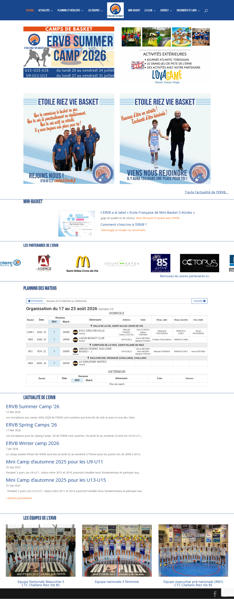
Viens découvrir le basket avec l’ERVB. (158, 218)
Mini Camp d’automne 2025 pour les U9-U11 (54, 461)
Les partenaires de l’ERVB (40, 246)
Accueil (30, 10)
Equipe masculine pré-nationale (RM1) (193, 581)
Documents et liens (187, 10)
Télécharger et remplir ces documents (123, 230)
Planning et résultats (69, 10)
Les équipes (93, 10)
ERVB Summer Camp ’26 (32, 406)
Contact (164, 10)
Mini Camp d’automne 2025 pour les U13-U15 (56, 480)
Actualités (44, 10)
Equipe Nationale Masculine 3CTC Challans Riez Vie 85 (41, 583)
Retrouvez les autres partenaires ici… (185, 276)
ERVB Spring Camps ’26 (31, 424)
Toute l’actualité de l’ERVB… (206, 192)
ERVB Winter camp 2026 (32, 443)
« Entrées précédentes (19, 498)
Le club (148, 10)
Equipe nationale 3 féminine (117, 581)
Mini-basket (134, 10)
